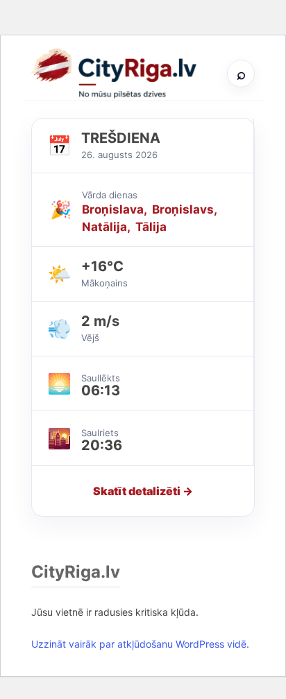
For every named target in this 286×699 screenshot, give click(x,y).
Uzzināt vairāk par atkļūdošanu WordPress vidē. (140, 644)
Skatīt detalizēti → (143, 491)
